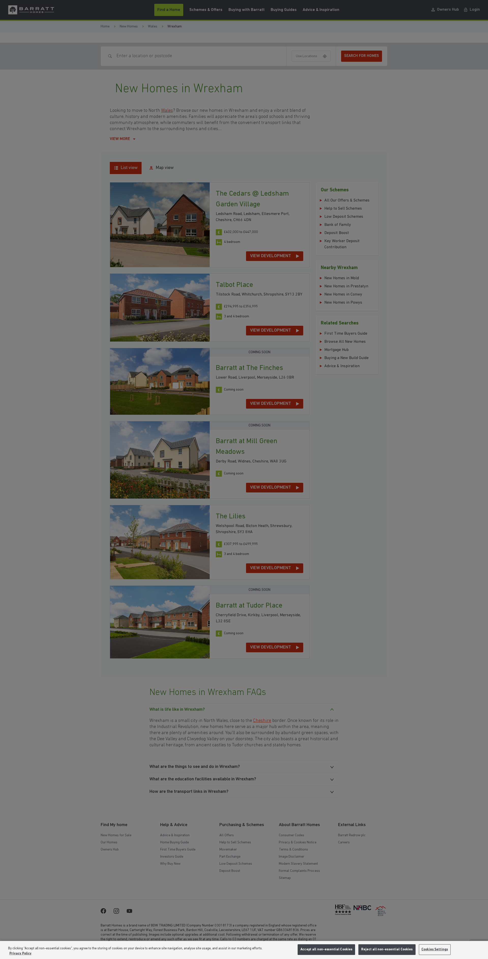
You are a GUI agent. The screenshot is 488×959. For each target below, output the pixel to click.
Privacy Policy (20, 953)
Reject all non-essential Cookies (387, 949)
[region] (244, 950)
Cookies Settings (434, 949)
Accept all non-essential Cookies (326, 949)
